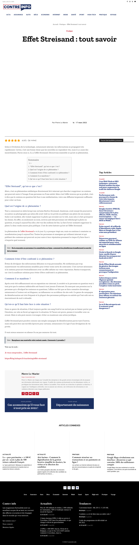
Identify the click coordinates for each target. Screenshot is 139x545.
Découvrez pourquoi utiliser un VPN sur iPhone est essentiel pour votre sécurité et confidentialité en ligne (110, 242)
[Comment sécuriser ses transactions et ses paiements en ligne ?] (87, 442)
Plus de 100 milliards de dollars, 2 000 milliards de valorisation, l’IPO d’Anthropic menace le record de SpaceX (56, 510)
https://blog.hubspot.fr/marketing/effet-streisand (26, 358)
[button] (123, 7)
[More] (79, 131)
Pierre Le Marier (61, 123)
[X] (132, 1)
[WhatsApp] (74, 131)
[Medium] (30, 393)
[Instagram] (130, 1)
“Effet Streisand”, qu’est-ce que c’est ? (45, 166)
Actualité (102, 179)
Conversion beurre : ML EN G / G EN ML (94, 508)
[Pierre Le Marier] (12, 383)
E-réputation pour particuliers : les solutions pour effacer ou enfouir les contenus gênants (110, 294)
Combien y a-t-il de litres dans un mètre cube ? (95, 514)
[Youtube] (135, 1)
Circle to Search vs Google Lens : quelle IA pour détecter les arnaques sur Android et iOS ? (110, 255)
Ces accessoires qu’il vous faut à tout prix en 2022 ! (26, 406)
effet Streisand (27, 231)
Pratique (63, 24)
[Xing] (37, 393)
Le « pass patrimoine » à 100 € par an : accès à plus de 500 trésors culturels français (17, 459)
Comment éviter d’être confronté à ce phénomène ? (49, 173)
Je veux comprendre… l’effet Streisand (21, 352)
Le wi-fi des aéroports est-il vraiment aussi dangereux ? (110, 306)
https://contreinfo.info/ (28, 377)
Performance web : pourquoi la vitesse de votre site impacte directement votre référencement (108, 199)
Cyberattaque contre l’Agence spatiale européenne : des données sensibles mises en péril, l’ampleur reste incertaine (110, 282)
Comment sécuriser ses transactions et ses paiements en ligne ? (86, 459)
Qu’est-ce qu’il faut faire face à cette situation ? (48, 179)
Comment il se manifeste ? (40, 176)
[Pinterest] (69, 131)
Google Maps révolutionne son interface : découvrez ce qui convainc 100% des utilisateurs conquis (120, 461)
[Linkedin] (26, 393)
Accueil (55, 24)
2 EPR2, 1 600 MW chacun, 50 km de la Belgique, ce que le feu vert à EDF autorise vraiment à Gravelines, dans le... (55, 531)
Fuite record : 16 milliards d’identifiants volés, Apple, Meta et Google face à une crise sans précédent (110, 229)
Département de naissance (72, 404)
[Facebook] (127, 1)
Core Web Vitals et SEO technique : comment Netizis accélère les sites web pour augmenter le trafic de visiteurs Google (109, 185)
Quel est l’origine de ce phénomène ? (44, 170)
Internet (101, 206)
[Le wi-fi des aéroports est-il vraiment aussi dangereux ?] (129, 305)
